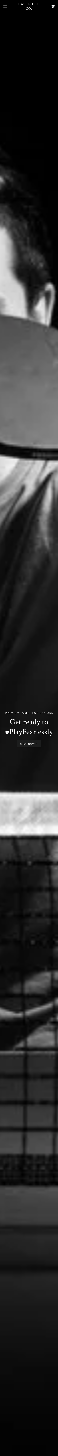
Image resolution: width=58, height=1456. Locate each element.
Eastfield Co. (29, 6)
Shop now (27, 744)
